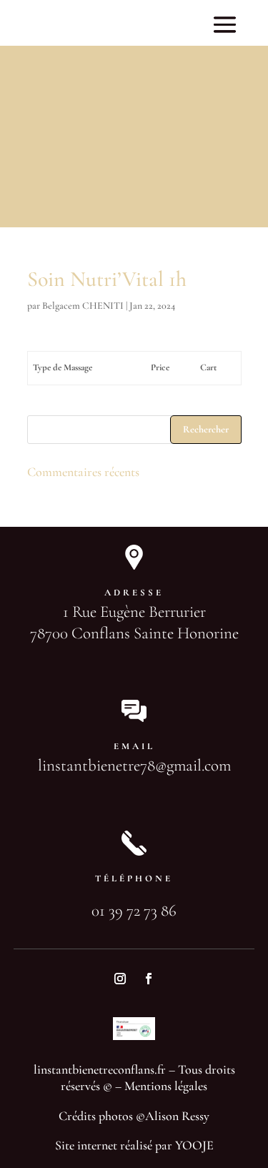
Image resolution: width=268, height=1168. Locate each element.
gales (195, 1086)
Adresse (134, 592)
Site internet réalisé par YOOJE (134, 1145)
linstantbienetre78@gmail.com (134, 766)
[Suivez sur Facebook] (148, 978)
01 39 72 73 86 (134, 911)
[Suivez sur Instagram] (120, 978)
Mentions (148, 1086)
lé (177, 1086)
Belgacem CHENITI (83, 306)
